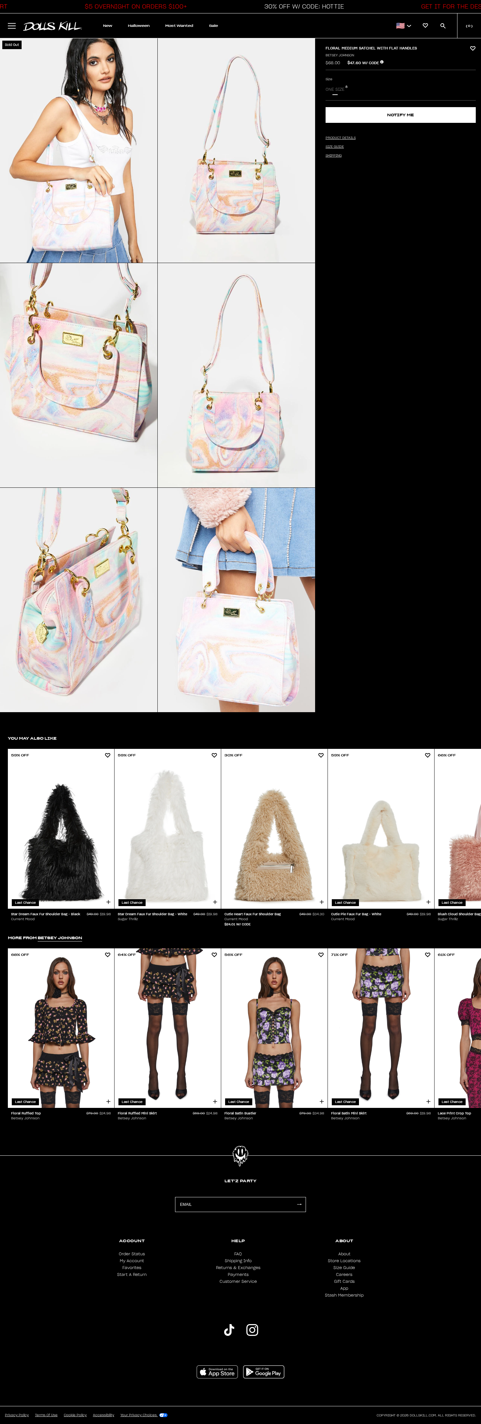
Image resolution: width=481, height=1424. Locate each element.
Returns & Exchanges (238, 1268)
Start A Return (132, 1275)
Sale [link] (213, 26)
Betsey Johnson (340, 55)
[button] (134, 6)
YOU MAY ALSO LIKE (32, 738)
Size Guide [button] (335, 146)
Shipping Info (238, 1261)
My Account (132, 1261)
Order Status (132, 1254)
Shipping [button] (334, 155)
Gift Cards (344, 1281)
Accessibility (103, 1415)
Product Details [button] (341, 138)
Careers (344, 1275)
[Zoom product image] (78, 150)
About (344, 1254)
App (344, 1288)
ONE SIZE (335, 89)
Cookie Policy (75, 1415)
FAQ (238, 1254)
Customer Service (238, 1281)
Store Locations (344, 1261)
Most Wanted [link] (179, 26)
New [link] (107, 26)
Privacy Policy (17, 1415)
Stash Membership (344, 1295)
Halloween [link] (139, 26)
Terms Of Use (46, 1415)
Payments (238, 1275)
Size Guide (344, 1268)
